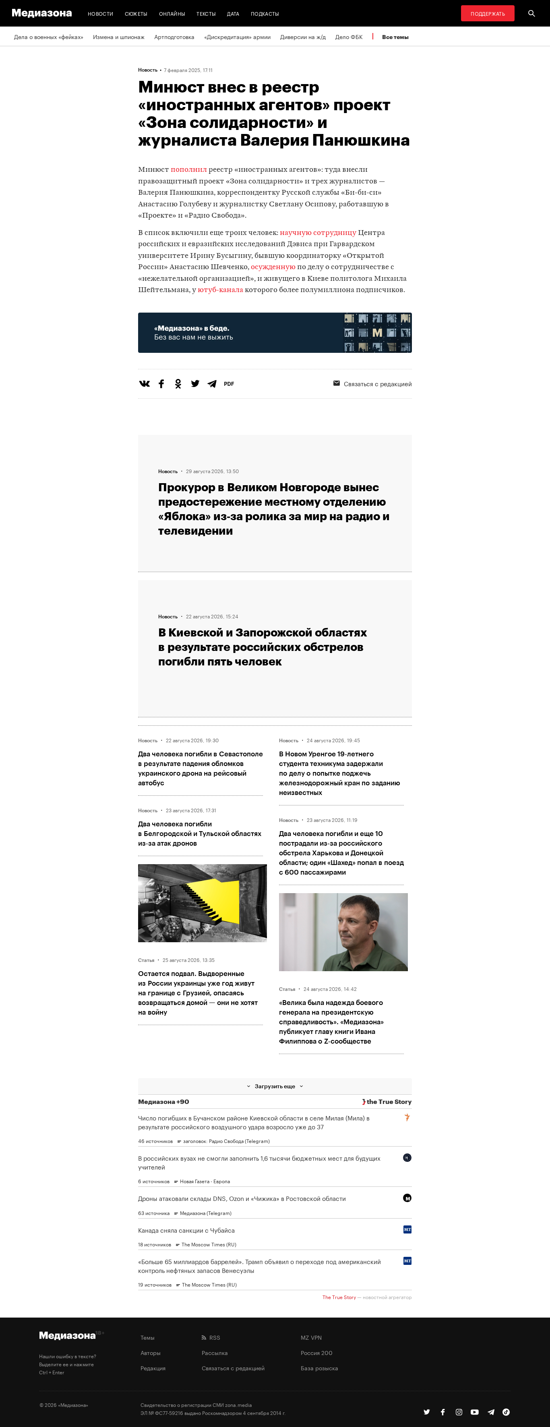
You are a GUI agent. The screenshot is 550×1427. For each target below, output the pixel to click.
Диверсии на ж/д (303, 36)
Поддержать (488, 13)
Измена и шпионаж (119, 36)
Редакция (153, 1367)
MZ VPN (311, 1336)
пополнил (189, 170)
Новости (101, 13)
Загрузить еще (275, 1086)
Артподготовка (174, 36)
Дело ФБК (349, 36)
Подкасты (265, 13)
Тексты (206, 13)
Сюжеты (136, 13)
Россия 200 (317, 1352)
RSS (213, 1336)
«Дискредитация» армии (237, 36)
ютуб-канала (220, 290)
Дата (233, 13)
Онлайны (172, 13)
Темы (148, 1336)
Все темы (395, 36)
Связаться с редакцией (378, 383)
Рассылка (215, 1352)
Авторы (151, 1352)
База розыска (319, 1367)
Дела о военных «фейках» (48, 36)
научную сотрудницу (318, 233)
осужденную (273, 267)
